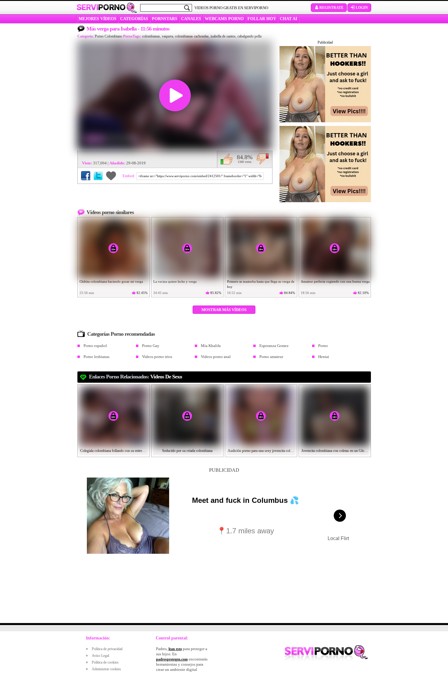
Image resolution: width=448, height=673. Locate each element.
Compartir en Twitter (98, 175)
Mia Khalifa (211, 345)
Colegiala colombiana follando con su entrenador (113, 451)
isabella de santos (223, 36)
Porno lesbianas (96, 356)
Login (362, 7)
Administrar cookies (106, 669)
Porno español (95, 345)
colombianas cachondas (192, 36)
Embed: (129, 176)
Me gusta (227, 158)
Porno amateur (271, 356)
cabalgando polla (249, 36)
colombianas (151, 36)
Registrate (331, 7)
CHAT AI (288, 18)
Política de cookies (105, 662)
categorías (134, 18)
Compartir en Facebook (85, 175)
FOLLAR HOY (261, 18)
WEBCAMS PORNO (224, 18)
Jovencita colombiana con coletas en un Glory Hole (334, 451)
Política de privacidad (107, 649)
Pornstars (164, 18)
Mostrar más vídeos (224, 309)
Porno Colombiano (108, 36)
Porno (323, 345)
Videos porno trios (157, 356)
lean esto (175, 649)
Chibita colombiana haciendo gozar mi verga (111, 281)
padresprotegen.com (172, 659)
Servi (101, 7)
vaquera (167, 36)
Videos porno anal (216, 356)
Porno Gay (150, 345)
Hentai (323, 356)
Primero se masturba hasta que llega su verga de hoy (260, 284)
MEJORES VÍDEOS (97, 18)
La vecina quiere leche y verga (175, 281)
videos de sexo (166, 377)
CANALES (191, 18)
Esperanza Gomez (274, 345)
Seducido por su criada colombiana (187, 451)
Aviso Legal (100, 655)
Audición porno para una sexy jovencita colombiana (261, 451)
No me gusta (262, 158)
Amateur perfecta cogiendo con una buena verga (335, 281)
